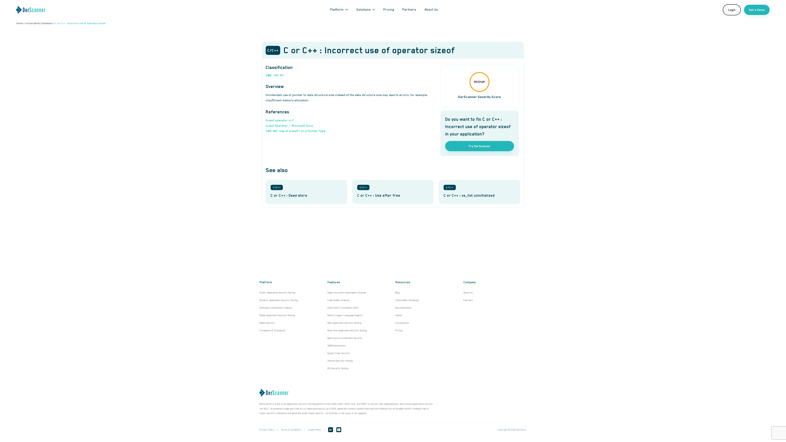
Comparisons (402, 322)
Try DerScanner (479, 146)
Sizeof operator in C (280, 120)
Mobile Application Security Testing (277, 315)
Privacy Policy (267, 429)
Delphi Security (267, 322)
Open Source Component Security (345, 338)
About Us (431, 9)
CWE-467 (278, 75)
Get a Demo (757, 9)
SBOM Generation (337, 345)
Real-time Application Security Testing (347, 330)
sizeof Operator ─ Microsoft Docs (289, 125)
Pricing (388, 9)
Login (731, 9)
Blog (397, 292)
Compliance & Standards (273, 330)
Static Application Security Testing (277, 292)
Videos (398, 315)
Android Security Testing (340, 360)
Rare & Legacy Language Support (345, 315)
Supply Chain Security (339, 353)
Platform (337, 9)
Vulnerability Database (407, 300)
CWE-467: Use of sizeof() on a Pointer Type (295, 131)
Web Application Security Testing (344, 322)
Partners (409, 9)
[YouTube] (338, 429)
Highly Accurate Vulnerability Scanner (347, 292)
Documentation (403, 307)
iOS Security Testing (338, 368)
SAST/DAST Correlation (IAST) (343, 307)
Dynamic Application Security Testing (279, 300)
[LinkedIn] (330, 429)
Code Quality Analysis (339, 300)
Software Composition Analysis (276, 307)
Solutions (363, 9)
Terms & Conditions (291, 429)
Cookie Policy (314, 429)
